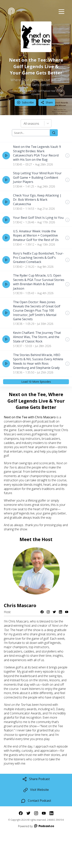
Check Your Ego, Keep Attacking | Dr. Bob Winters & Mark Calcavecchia (37, 199)
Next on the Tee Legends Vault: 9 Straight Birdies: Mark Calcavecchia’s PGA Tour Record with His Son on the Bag (37, 153)
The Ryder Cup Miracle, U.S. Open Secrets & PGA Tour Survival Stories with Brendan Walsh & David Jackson (38, 281)
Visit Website (39, 790)
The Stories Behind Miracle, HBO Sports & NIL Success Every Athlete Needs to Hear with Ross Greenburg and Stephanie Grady (38, 361)
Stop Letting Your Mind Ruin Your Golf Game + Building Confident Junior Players (37, 177)
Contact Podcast (39, 800)
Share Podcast (39, 779)
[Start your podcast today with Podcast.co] (43, 826)
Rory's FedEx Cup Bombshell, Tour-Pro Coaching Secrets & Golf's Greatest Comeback (38, 257)
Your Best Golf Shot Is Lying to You (38, 217)
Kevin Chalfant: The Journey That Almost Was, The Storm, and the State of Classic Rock (37, 337)
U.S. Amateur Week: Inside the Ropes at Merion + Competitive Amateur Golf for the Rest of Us (36, 235)
